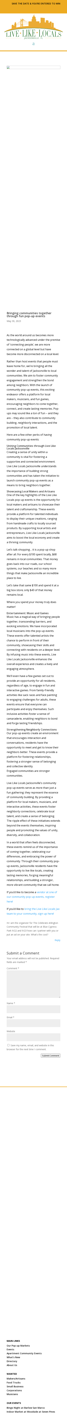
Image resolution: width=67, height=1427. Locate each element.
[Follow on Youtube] (46, 9)
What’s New (13, 1357)
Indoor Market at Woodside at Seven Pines (31, 1411)
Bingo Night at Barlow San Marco (26, 1407)
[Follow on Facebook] (15, 9)
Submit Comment (50, 1055)
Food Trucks (13, 1382)
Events (10, 1349)
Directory (12, 1361)
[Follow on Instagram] (23, 9)
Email (10, 1017)
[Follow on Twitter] (31, 9)
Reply (57, 940)
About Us (12, 1365)
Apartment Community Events (24, 1353)
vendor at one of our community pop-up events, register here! (32, 896)
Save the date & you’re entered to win (36, 3)
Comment (13, 968)
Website (11, 1031)
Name (11, 1003)
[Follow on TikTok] (39, 9)
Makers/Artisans (16, 1378)
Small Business (15, 1386)
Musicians (12, 1394)
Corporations (14, 1390)
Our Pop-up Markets (18, 1345)
